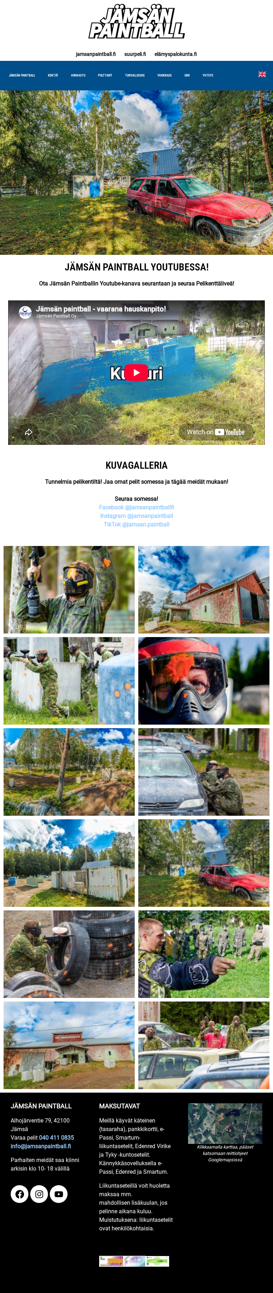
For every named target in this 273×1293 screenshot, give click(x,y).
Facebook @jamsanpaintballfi (136, 507)
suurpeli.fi (135, 54)
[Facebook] (19, 1194)
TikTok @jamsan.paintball (137, 524)
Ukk (187, 75)
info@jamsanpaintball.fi (41, 1146)
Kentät (53, 75)
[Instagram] (39, 1194)
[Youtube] (59, 1194)
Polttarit (105, 75)
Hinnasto (78, 75)
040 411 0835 (56, 1137)
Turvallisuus (135, 75)
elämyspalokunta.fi (176, 54)
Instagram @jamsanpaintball (136, 516)
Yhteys (208, 75)
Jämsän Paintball (22, 75)
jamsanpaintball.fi (96, 54)
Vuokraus (164, 75)
